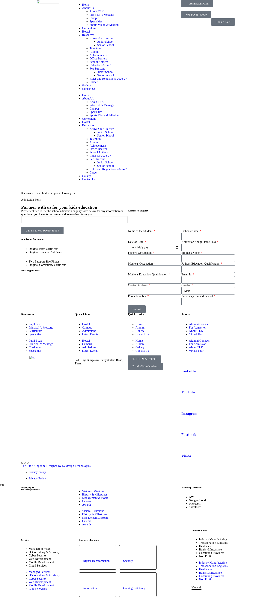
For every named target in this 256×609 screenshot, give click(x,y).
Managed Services (39, 548)
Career (93, 82)
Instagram (189, 413)
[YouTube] (186, 381)
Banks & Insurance (210, 549)
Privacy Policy (37, 472)
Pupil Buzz (35, 324)
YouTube (188, 392)
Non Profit (205, 556)
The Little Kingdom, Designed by (41, 465)
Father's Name (190, 231)
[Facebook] (186, 424)
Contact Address (138, 285)
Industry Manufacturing (213, 539)
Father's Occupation (140, 252)
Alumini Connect (199, 324)
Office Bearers (98, 58)
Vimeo (186, 456)
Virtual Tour (196, 334)
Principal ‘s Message (102, 14)
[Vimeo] (186, 445)
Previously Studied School (197, 296)
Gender (186, 285)
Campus (94, 18)
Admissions (89, 330)
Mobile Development (41, 562)
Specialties (96, 21)
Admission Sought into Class (198, 241)
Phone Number (137, 296)
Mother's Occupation (140, 263)
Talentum (95, 48)
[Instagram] (186, 402)
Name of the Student (140, 231)
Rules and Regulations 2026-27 (108, 78)
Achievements (98, 55)
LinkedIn (188, 371)
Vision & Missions (93, 491)
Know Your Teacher (102, 38)
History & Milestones (94, 494)
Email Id (186, 274)
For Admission (197, 327)
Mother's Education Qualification (148, 274)
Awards (86, 504)
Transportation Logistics (213, 542)
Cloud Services (38, 565)
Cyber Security (37, 555)
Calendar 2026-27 (100, 65)
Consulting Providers (211, 552)
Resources (88, 34)
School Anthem (99, 61)
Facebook (188, 435)
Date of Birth (136, 241)
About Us (88, 8)
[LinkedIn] (186, 360)
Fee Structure (97, 68)
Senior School (105, 45)
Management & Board (95, 497)
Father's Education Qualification (200, 263)
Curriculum (89, 28)
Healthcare (205, 546)
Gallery (86, 85)
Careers (86, 501)
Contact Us (88, 88)
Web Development (40, 558)
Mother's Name (190, 252)
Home (85, 4)
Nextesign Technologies (76, 465)
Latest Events (90, 334)
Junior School (105, 41)
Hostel (86, 31)
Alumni (94, 51)
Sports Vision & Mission (104, 24)
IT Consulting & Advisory (44, 552)
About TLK (97, 11)
